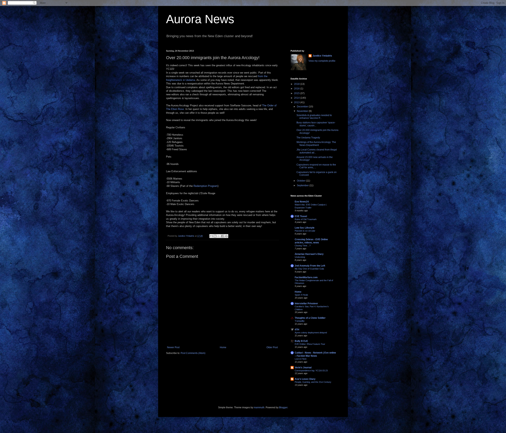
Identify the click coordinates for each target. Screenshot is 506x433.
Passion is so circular (305, 231)
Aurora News (200, 19)
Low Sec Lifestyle (304, 227)
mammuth (259, 407)
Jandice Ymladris (322, 55)
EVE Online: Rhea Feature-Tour (310, 344)
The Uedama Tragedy (308, 137)
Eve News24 (302, 201)
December (303, 106)
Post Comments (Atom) (193, 353)
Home (223, 347)
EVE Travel (301, 216)
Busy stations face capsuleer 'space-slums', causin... (315, 124)
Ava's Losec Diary (305, 379)
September (303, 185)
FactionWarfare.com (306, 277)
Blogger (283, 407)
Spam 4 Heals (301, 295)
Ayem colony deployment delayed (311, 332)
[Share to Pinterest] (226, 236)
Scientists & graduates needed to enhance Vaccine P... (314, 116)
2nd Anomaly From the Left (310, 265)
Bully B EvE (301, 341)
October (301, 180)
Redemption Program (206, 185)
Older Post (272, 347)
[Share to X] (219, 236)
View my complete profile (322, 61)
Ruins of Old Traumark (306, 219)
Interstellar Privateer (306, 303)
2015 (297, 93)
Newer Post (173, 347)
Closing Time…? (303, 245)
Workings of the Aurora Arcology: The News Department (316, 143)
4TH (297, 329)
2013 (297, 102)
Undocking (300, 257)
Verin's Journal (303, 367)
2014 (297, 97)
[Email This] (211, 236)
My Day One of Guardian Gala (309, 269)
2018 (297, 84)
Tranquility (300, 321)
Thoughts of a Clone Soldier (310, 318)
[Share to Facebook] (223, 236)
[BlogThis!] (215, 236)
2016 (297, 88)
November (303, 111)
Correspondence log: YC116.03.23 (311, 370)
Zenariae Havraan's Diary (309, 254)
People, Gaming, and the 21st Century (313, 382)
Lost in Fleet (300, 359)
